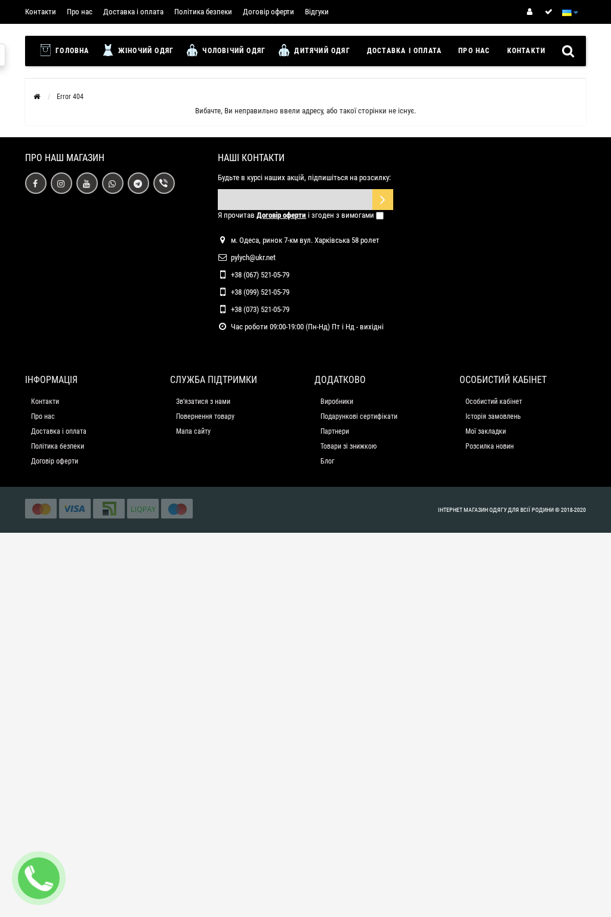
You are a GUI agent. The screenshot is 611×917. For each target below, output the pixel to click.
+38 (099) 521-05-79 (260, 292)
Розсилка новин (489, 446)
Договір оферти (268, 11)
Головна (71, 51)
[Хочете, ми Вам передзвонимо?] (39, 878)
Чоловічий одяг (233, 51)
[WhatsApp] (113, 183)
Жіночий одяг (145, 51)
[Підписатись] (382, 199)
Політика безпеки (203, 11)
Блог (327, 461)
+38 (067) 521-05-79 (260, 274)
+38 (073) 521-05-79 (260, 309)
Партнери (334, 431)
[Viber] (164, 183)
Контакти (40, 11)
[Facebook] (36, 183)
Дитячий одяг (321, 51)
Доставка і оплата (133, 11)
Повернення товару (205, 416)
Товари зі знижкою (348, 446)
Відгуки (317, 11)
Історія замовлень (493, 416)
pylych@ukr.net (253, 257)
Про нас (79, 11)
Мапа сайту (193, 431)
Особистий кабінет (493, 401)
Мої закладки (485, 431)
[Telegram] (138, 183)
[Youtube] (87, 183)
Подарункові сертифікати (358, 416)
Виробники (336, 401)
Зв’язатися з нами (203, 401)
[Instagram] (61, 183)
